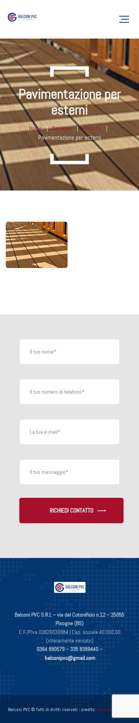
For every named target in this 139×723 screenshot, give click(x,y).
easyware (106, 709)
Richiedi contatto (71, 510)
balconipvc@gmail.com (70, 657)
